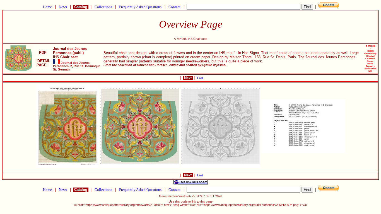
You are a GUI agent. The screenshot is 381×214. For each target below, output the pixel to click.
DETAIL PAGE (42, 63)
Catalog (80, 7)
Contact (174, 7)
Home (47, 7)
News (63, 7)
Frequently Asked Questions (140, 7)
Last (200, 78)
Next (188, 78)
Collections (103, 7)
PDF (42, 52)
